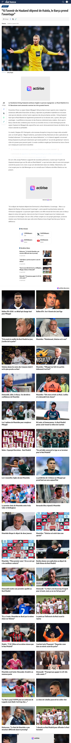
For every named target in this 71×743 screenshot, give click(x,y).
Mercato (5, 6)
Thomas (4, 23)
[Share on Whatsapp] (4, 117)
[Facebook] (27, 234)
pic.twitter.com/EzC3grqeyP (53, 154)
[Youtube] (44, 241)
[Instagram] (27, 241)
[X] (44, 234)
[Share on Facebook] (10, 19)
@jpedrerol (25, 154)
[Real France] (11, 2)
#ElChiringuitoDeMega (38, 154)
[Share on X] (13, 19)
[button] (3, 2)
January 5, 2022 (41, 157)
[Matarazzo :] (47, 253)
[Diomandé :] (47, 278)
